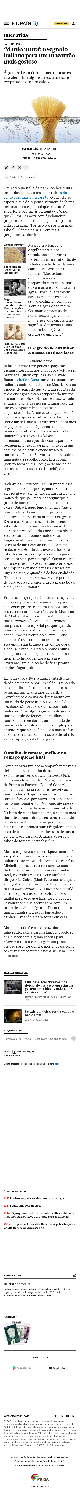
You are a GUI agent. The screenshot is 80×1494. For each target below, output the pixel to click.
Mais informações (12, 1055)
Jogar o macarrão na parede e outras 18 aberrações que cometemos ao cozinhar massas (15, 308)
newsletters (12, 1275)
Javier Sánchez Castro (40, 149)
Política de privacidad (25, 1461)
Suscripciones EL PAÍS (53, 1461)
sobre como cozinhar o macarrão (37, 195)
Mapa (39, 1461)
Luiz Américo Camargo (37, 1020)
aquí (57, 1063)
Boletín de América (17, 1284)
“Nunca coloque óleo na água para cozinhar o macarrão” (15, 348)
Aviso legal (46, 1457)
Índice (47, 1465)
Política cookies (60, 1457)
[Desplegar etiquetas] (73, 1038)
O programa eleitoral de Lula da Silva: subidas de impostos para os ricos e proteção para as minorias (39, 1214)
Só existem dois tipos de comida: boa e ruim (49, 1013)
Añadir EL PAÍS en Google (22, 177)
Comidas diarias (12, 1038)
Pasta (27, 1038)
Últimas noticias (15, 1191)
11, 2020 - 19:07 (40, 154)
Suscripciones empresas (26, 1465)
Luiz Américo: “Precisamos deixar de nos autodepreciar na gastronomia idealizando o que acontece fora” (49, 987)
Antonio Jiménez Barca (37, 997)
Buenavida (16, 35)
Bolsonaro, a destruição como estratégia (38, 1198)
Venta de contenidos (30, 1457)
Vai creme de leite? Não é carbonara (13, 270)
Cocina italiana (58, 1038)
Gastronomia (12, 44)
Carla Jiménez (58, 997)
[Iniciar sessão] (73, 23)
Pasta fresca (40, 1038)
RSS (41, 1465)
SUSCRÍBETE (61, 23)
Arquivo (9, 1317)
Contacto (15, 1457)
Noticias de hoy (58, 1465)
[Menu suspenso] (7, 23)
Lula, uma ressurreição (26, 1205)
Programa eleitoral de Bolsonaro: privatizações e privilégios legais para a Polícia (40, 1225)
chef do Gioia (28, 379)
